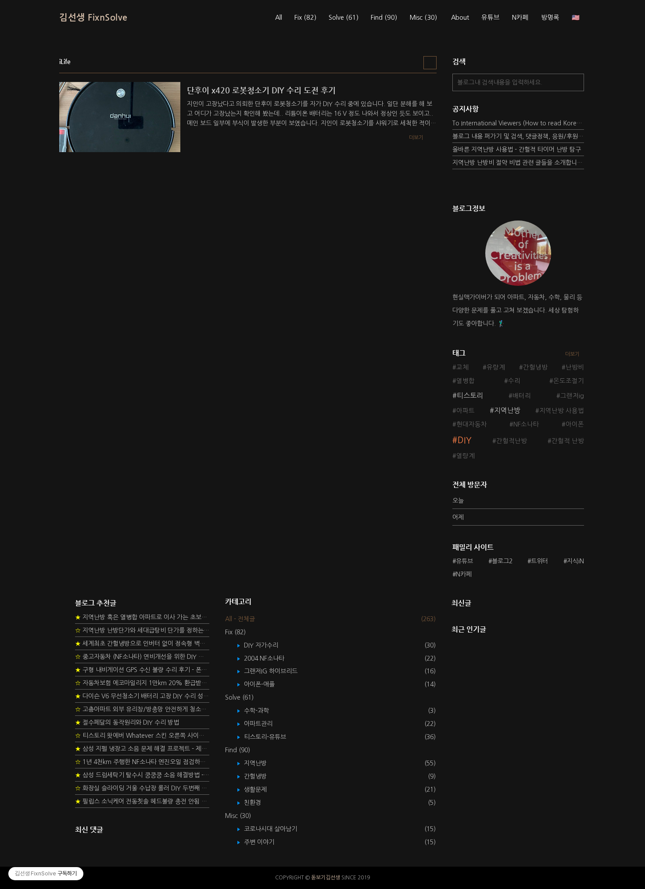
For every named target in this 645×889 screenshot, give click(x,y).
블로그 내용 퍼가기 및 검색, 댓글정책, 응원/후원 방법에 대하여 (518, 136)
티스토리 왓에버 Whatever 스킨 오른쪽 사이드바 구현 (142, 736)
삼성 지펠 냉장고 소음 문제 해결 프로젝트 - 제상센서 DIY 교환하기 (142, 749)
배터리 (521, 396)
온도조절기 (568, 381)
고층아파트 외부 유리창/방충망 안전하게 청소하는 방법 (142, 709)
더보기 (572, 354)
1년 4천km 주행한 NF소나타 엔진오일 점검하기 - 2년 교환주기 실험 (142, 762)
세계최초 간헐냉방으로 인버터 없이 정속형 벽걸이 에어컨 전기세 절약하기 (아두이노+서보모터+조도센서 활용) (142, 643)
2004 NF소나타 (270, 658)
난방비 (575, 367)
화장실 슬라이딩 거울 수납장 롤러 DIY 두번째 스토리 (142, 788)
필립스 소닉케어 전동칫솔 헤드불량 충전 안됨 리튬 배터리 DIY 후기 (142, 801)
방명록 (550, 17)
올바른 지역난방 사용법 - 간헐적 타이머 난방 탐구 (516, 149)
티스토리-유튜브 (271, 737)
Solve (343, 17)
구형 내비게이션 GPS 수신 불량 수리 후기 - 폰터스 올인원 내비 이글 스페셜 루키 (142, 670)
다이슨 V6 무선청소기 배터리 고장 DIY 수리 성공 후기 (142, 696)
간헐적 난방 (568, 441)
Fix (305, 17)
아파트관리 (264, 724)
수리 (514, 381)
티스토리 (470, 395)
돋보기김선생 (325, 877)
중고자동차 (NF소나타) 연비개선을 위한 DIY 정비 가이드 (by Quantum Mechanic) (142, 657)
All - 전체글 (240, 619)
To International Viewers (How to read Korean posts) (518, 123)
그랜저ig (572, 396)
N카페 (520, 17)
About (460, 17)
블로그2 (502, 561)
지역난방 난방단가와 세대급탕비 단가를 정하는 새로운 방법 (142, 630)
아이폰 (575, 424)
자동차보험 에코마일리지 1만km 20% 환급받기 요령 (142, 683)
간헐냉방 (535, 367)
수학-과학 (262, 711)
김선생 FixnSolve (93, 17)
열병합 (465, 381)
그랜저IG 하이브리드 (277, 671)
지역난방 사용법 (561, 411)
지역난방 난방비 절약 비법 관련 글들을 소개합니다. (518, 163)
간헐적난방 (511, 441)
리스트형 (430, 62)
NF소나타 (526, 424)
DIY (465, 440)
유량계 (496, 367)
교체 (462, 367)
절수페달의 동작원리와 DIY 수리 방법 (127, 722)
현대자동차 (471, 424)
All (278, 17)
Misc (423, 17)
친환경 (259, 803)
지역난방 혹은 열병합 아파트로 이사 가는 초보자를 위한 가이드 (142, 617)
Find (384, 17)
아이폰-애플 (265, 684)
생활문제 (261, 789)
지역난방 (507, 410)
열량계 (465, 456)
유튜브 (490, 17)
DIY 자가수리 (267, 645)
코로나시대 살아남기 (277, 829)
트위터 (539, 561)
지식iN (575, 561)
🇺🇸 (576, 17)
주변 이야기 (265, 842)
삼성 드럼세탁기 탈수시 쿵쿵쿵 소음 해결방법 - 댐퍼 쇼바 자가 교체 (142, 775)
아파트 (465, 411)
